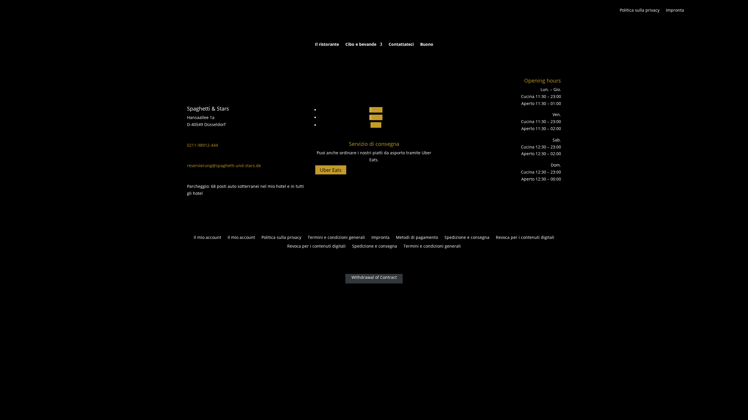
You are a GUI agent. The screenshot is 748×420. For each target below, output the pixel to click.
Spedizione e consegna (466, 237)
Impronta (675, 10)
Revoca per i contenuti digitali (525, 237)
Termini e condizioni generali (336, 237)
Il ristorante (327, 44)
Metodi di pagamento (417, 237)
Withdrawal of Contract (374, 277)
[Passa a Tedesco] (704, 11)
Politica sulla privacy (639, 10)
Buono (426, 44)
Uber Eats (331, 170)
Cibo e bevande (360, 44)
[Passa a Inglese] (693, 11)
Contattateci (401, 44)
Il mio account (207, 237)
